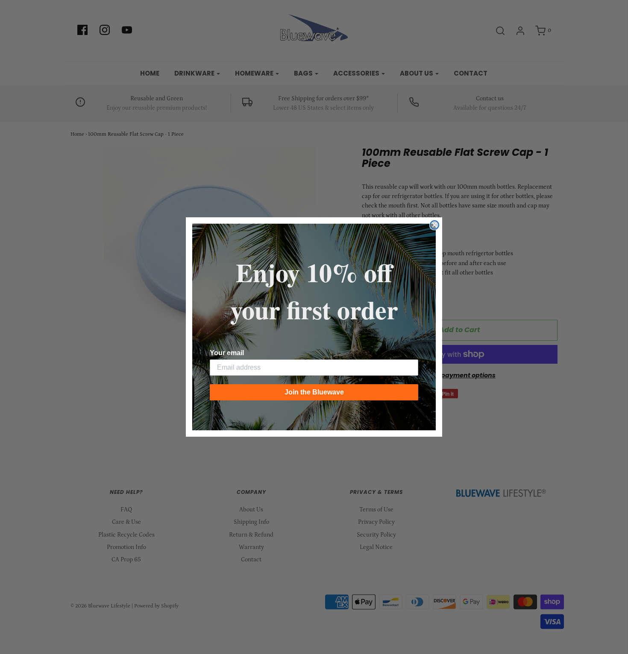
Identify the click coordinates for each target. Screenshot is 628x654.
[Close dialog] (434, 225)
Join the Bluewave (314, 392)
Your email (227, 352)
